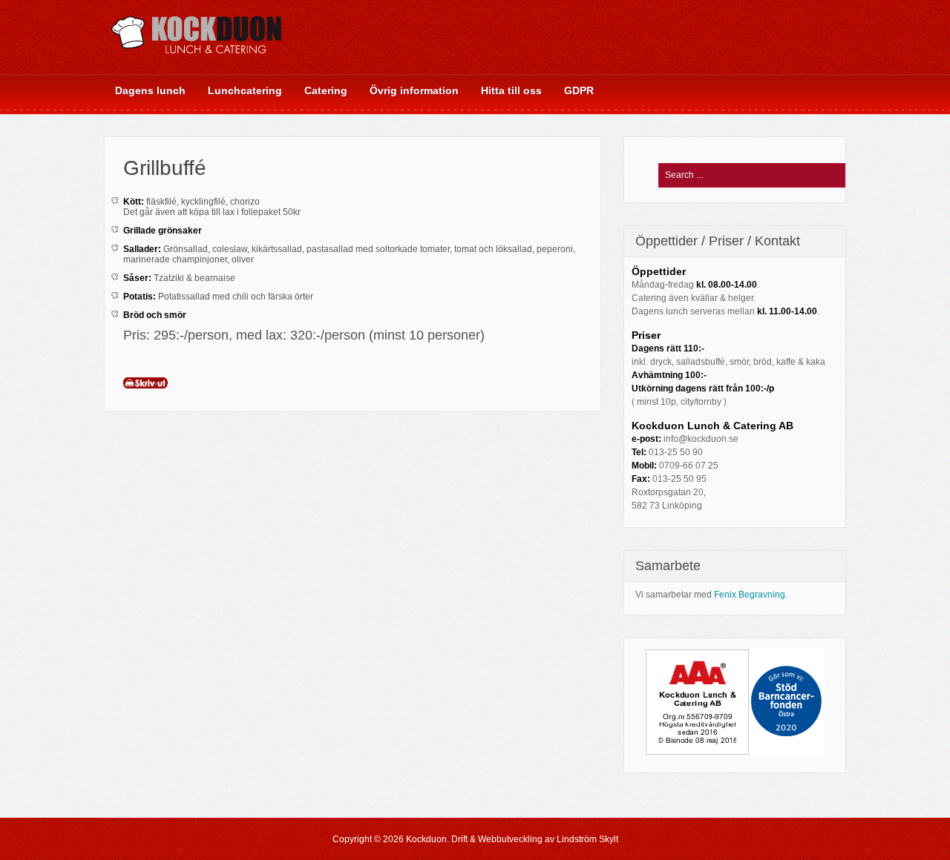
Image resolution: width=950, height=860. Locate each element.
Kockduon (426, 839)
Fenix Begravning (749, 594)
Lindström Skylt (587, 839)
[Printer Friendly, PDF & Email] (145, 382)
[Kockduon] (196, 63)
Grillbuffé (164, 167)
